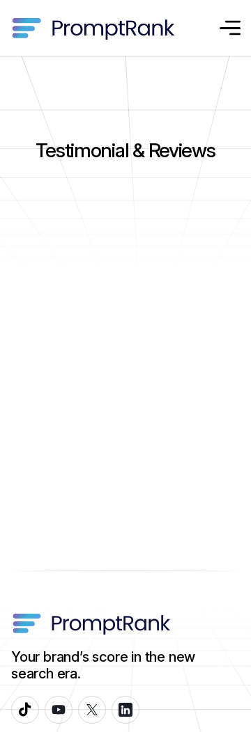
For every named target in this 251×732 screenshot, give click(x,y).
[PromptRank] (93, 28)
